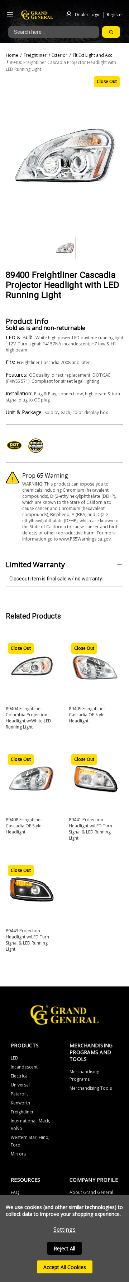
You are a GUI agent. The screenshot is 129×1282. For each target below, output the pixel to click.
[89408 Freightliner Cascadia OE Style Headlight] (31, 778)
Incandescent (24, 1067)
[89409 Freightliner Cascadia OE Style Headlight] (94, 666)
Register (115, 14)
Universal (20, 1085)
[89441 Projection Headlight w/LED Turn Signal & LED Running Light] (94, 778)
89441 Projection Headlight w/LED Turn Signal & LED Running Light (90, 829)
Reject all (64, 1248)
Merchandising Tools (91, 1088)
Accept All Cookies (64, 1267)
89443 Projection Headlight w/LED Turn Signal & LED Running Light (27, 940)
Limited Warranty (35, 564)
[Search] (111, 32)
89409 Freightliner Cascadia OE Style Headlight (87, 715)
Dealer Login (88, 14)
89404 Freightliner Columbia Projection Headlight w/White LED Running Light (28, 718)
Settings (64, 1229)
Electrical (20, 1076)
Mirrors (18, 1154)
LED (14, 1058)
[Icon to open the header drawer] (10, 15)
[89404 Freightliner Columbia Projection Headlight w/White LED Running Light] (31, 666)
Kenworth (20, 1103)
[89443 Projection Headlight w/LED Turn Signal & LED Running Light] (31, 889)
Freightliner (22, 1112)
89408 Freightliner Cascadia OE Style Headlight (24, 826)
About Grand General (91, 1192)
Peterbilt (19, 1094)
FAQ (15, 1192)
